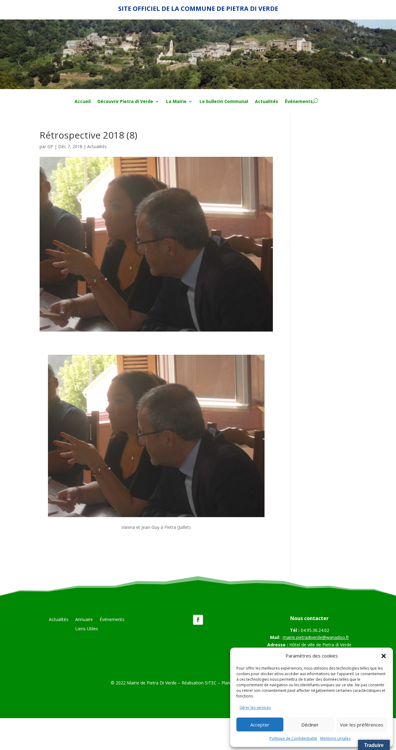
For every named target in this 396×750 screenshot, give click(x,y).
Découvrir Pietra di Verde (125, 101)
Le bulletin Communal (224, 101)
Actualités (266, 101)
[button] (384, 656)
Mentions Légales (335, 738)
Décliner (310, 725)
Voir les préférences (361, 725)
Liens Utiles (86, 629)
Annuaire (84, 619)
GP (50, 146)
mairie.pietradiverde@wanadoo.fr (316, 637)
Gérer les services (255, 707)
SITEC (211, 683)
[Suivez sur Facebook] (198, 620)
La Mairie (176, 101)
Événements (299, 101)
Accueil (83, 101)
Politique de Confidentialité (293, 738)
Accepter (259, 725)
